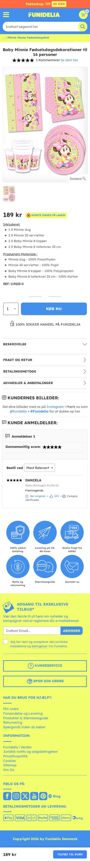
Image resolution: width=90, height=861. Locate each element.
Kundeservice (48, 665)
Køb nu (54, 308)
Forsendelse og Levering (22, 713)
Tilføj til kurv (70, 854)
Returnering (12, 722)
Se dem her (69, 60)
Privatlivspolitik (15, 756)
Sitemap (10, 765)
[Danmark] (7, 796)
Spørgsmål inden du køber (24, 727)
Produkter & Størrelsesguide (25, 718)
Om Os (8, 770)
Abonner (71, 631)
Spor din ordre (48, 681)
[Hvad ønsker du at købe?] (6, 15)
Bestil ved (14, 468)
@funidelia (18, 411)
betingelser (40, 646)
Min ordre (10, 709)
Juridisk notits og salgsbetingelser (30, 751)
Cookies (9, 761)
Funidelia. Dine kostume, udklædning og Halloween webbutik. (44, 14)
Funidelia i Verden (17, 747)
